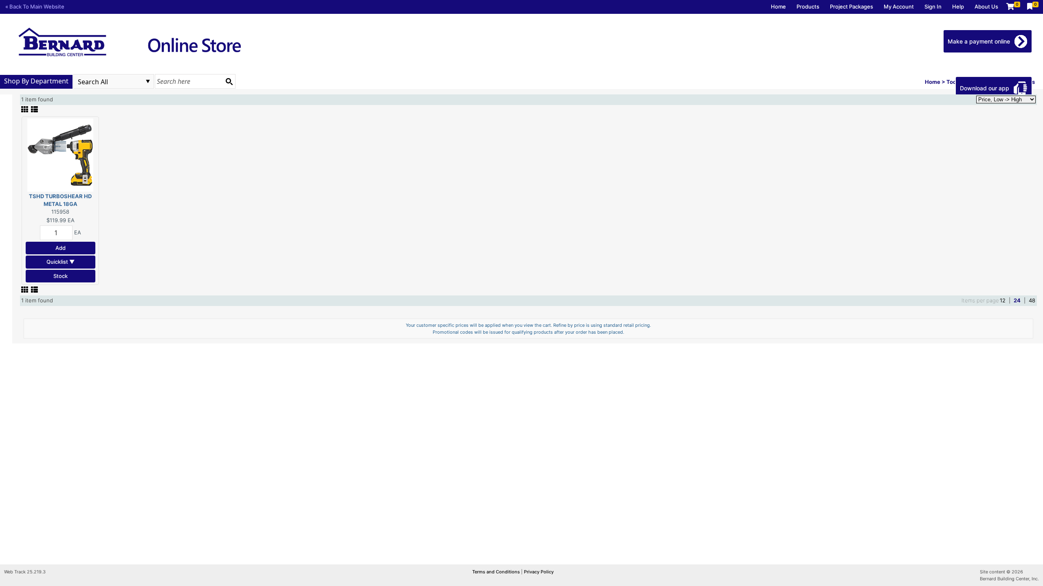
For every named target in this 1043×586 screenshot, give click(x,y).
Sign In (933, 6)
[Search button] (229, 81)
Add (60, 248)
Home (778, 6)
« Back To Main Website (34, 6)
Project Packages (851, 6)
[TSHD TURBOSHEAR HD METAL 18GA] (60, 154)
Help (958, 6)
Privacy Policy (539, 572)
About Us (986, 6)
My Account (899, 6)
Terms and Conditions (496, 572)
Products (808, 6)
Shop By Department (36, 81)
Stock (60, 276)
